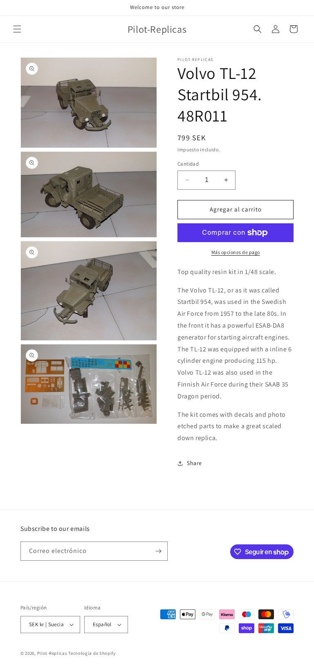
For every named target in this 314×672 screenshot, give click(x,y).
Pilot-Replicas (52, 653)
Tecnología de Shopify (92, 653)
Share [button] (194, 463)
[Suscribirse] (158, 551)
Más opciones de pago (235, 252)
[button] (17, 29)
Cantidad (188, 163)
